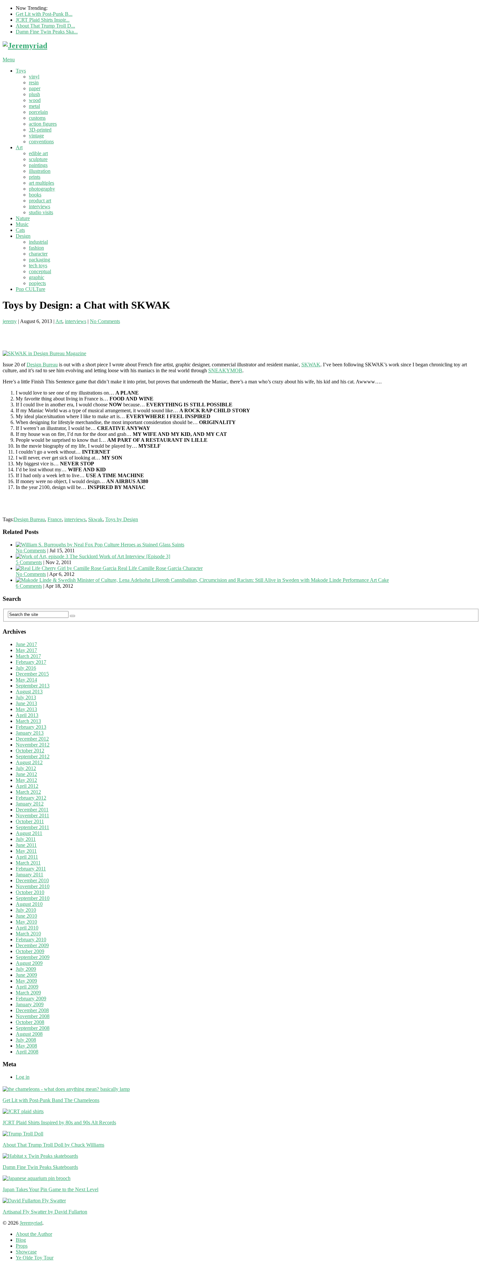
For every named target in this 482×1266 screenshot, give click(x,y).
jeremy (10, 321)
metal (34, 106)
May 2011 (26, 851)
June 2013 (26, 703)
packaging (39, 259)
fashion (36, 248)
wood (35, 100)
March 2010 (28, 933)
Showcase (26, 1252)
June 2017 (26, 644)
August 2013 (29, 691)
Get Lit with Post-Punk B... (44, 14)
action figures (43, 124)
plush (34, 94)
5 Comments (29, 562)
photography (42, 189)
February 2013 (31, 727)
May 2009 (26, 981)
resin (34, 82)
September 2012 (33, 756)
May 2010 (26, 922)
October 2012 (30, 750)
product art (40, 200)
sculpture (38, 159)
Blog (21, 1240)
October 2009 (30, 951)
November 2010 (33, 886)
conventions (41, 141)
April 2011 (27, 857)
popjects (37, 283)
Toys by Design (121, 519)
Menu (9, 59)
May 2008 (26, 1046)
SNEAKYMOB (225, 370)
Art (19, 147)
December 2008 (32, 1010)
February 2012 (31, 798)
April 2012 (27, 786)
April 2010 (27, 927)
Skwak (95, 519)
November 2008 (33, 1016)
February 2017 (31, 662)
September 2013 (33, 685)
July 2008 (26, 1040)
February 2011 (31, 868)
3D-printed (40, 130)
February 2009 (31, 998)
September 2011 (32, 827)
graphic (36, 277)
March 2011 (28, 863)
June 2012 (26, 774)
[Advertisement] (79, 334)
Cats (20, 230)
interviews (39, 206)
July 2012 (26, 768)
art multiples (41, 183)
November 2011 (32, 815)
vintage (36, 135)
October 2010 (30, 892)
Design (23, 236)
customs (37, 118)
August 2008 (29, 1034)
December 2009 (32, 945)
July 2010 (26, 910)
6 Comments (29, 586)
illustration (39, 171)
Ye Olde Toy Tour (34, 1257)
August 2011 (29, 833)
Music (22, 224)
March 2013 (28, 721)
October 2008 (30, 1022)
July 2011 (26, 839)
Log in (23, 1077)
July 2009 (26, 969)
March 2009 (28, 992)
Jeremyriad (31, 1223)
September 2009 (33, 957)
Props (22, 1246)
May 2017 (26, 650)
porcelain (38, 112)
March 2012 (28, 792)
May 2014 (26, 680)
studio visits (41, 212)
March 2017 (28, 656)
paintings (38, 165)
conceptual (40, 271)
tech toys (38, 265)
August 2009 (29, 963)
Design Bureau (42, 364)
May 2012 (26, 780)
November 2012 (33, 744)
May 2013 (26, 709)
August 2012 (29, 762)
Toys (21, 70)
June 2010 (26, 916)
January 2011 (29, 874)
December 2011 (32, 809)
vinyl (34, 76)
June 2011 (26, 845)
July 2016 (26, 668)
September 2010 (33, 898)
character (38, 253)
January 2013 (30, 733)
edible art (38, 153)
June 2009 (26, 975)
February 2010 (31, 939)
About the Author (34, 1234)
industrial (38, 242)
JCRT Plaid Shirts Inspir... (43, 20)
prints (34, 177)
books (35, 194)
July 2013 (26, 697)
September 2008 (33, 1028)
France (55, 519)
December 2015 (32, 674)
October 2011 (30, 821)
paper (34, 88)
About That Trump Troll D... (45, 26)
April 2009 (27, 987)
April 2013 (27, 715)
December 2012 (32, 739)
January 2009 (30, 1004)
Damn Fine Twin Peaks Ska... (47, 31)
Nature (23, 218)
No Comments (105, 321)
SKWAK (310, 364)
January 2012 (30, 804)
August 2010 (29, 904)
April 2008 (27, 1051)
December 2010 (32, 880)
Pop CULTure (30, 289)
